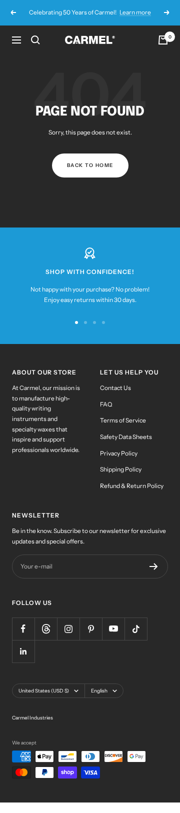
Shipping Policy (121, 469)
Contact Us (115, 388)
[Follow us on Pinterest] (91, 629)
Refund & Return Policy (132, 486)
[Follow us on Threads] (45, 629)
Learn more (135, 12)
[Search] (35, 40)
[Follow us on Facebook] (23, 629)
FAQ (106, 404)
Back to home (90, 165)
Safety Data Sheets (126, 436)
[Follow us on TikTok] (135, 629)
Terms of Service (123, 420)
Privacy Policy (119, 453)
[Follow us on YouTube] (113, 629)
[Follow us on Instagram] (68, 629)
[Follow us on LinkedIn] (23, 651)
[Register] (154, 566)
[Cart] (163, 40)
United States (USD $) (43, 691)
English (99, 691)
